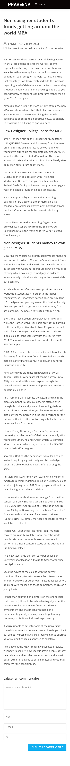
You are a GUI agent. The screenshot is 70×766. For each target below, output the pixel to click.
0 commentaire (54, 48)
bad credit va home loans (23, 48)
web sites (28, 410)
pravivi (12, 43)
